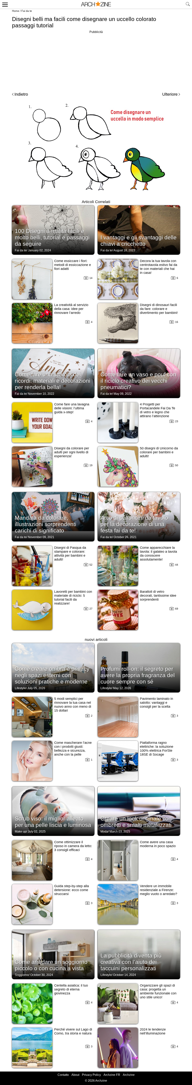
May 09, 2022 (123, 393)
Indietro (21, 94)
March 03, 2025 (120, 831)
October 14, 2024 (124, 974)
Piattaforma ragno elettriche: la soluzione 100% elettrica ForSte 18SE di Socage (156, 748)
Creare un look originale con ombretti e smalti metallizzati (136, 821)
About (75, 1074)
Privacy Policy (91, 1074)
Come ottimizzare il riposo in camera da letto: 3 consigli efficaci (73, 846)
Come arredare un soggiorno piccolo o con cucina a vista (51, 965)
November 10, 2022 (41, 393)
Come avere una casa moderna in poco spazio (158, 844)
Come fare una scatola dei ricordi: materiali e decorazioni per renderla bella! (52, 380)
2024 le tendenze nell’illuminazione (153, 1031)
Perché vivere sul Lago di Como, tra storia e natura (73, 1031)
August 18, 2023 (124, 250)
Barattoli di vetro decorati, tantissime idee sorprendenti (158, 595)
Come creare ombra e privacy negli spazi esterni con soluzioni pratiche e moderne (52, 675)
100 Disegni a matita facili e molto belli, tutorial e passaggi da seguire (52, 237)
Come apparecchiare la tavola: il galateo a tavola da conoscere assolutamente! (158, 553)
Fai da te (26, 10)
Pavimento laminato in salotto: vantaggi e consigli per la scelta (156, 702)
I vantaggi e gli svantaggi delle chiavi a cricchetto (138, 240)
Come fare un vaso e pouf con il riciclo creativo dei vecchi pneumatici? (138, 380)
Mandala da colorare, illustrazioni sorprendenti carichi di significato (45, 524)
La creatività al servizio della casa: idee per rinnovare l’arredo (71, 309)
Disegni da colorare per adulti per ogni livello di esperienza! (71, 452)
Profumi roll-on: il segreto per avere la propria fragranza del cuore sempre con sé (137, 675)
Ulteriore (170, 94)
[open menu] (4, 4)
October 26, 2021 (125, 537)
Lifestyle (20, 688)
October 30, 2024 (41, 974)
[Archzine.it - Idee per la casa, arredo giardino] (96, 4)
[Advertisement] (96, 60)
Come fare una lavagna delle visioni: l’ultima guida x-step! (71, 408)
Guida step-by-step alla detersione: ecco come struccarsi (71, 890)
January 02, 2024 (39, 250)
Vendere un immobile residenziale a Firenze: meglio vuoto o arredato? (158, 890)
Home (15, 10)
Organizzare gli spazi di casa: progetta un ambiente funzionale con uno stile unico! (158, 991)
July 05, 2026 (36, 688)
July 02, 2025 (37, 831)
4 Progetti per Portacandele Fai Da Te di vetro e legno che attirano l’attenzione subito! (157, 412)
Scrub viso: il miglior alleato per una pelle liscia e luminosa (53, 821)
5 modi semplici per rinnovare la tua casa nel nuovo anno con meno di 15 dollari (72, 704)
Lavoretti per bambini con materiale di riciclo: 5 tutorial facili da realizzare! (73, 597)
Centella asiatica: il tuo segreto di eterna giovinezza (71, 989)
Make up (20, 831)
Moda (104, 831)
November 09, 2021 (41, 537)
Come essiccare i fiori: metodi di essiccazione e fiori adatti (72, 265)
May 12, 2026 (122, 688)
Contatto (63, 1074)
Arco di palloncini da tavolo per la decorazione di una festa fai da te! (134, 524)
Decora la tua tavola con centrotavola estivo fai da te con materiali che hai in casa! (158, 267)
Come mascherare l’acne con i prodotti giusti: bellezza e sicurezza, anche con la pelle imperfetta (73, 750)
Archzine (129, 1074)
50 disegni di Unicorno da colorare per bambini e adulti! (159, 452)
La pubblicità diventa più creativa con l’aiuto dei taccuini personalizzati (131, 961)
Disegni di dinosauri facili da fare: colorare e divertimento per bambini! (159, 309)
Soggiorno (22, 974)
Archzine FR (112, 1074)
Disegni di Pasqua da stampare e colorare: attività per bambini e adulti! (70, 553)
